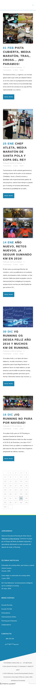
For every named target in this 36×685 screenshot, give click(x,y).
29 (26, 494)
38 (21, 503)
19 (26, 486)
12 (16, 481)
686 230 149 (10, 638)
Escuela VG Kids (7, 609)
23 (21, 490)
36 (10, 503)
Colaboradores (6, 625)
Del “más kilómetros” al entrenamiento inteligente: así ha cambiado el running (17, 584)
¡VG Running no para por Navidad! (17, 418)
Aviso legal (15, 677)
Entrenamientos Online (9, 617)
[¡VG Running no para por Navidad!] (18, 403)
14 (26, 481)
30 (5, 498)
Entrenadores (6, 613)
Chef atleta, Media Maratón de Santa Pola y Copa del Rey (15, 151)
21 (10, 490)
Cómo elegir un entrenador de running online (16, 575)
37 (16, 503)
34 (26, 498)
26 (10, 494)
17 (16, 486)
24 (26, 490)
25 (5, 494)
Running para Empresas (9, 621)
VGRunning (10, 673)
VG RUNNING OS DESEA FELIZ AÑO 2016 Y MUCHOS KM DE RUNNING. (17, 339)
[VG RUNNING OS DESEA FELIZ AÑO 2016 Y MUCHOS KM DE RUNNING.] (18, 317)
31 (10, 498)
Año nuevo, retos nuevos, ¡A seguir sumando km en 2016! (17, 250)
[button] (8, 683)
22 (16, 490)
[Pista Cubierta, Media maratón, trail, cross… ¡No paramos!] (18, 28)
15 (5, 486)
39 (26, 503)
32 (16, 498)
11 (10, 481)
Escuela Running (7, 605)
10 (5, 481)
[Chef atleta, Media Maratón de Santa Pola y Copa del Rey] (18, 124)
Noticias (19, 67)
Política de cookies (24, 677)
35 (5, 503)
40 (5, 507)
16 (10, 486)
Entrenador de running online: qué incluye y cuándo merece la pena (18, 566)
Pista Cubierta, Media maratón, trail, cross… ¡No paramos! (17, 56)
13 (21, 481)
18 (21, 486)
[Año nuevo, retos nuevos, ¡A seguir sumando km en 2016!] (18, 223)
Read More (8, 96)
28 (21, 494)
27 (16, 494)
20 (5, 490)
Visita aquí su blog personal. (10, 538)
